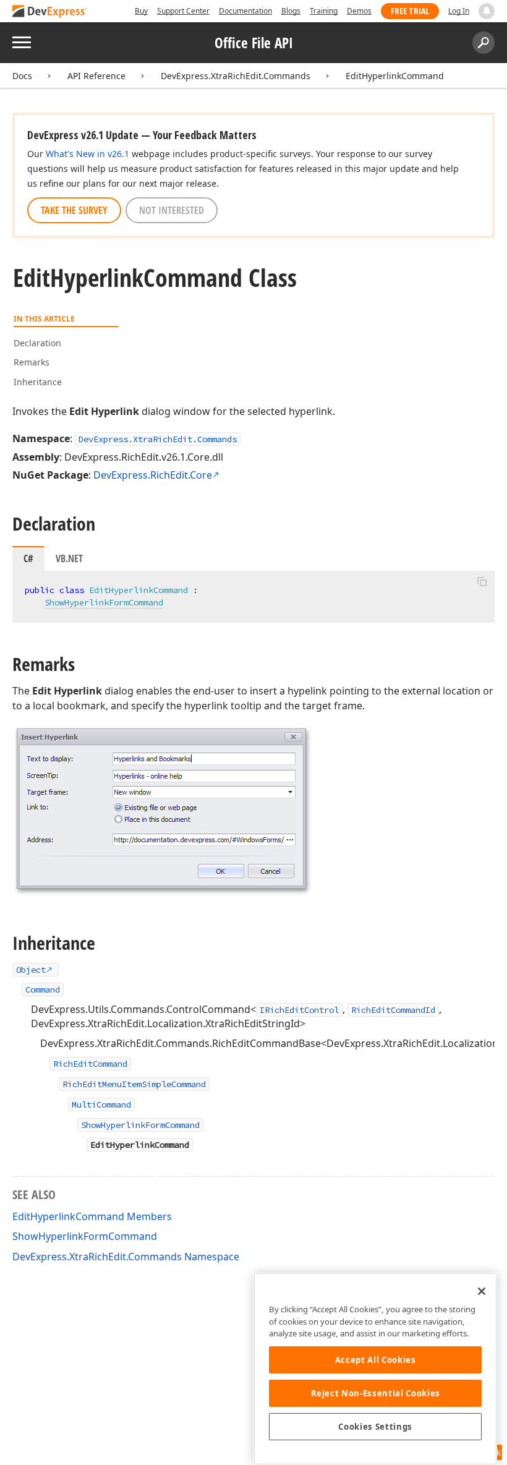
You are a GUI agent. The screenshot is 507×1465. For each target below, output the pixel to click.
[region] (375, 1369)
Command (42, 989)
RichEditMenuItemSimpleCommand (134, 1084)
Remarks (31, 362)
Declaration (37, 343)
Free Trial (410, 11)
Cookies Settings (375, 1426)
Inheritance (38, 382)
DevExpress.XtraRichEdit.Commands (235, 76)
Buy (141, 11)
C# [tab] (28, 558)
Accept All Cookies (375, 1359)
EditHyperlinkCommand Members (92, 1216)
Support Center (183, 11)
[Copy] (481, 581)
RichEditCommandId (393, 1009)
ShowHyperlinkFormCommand (104, 602)
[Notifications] (487, 11)
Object (31, 969)
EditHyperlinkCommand (395, 76)
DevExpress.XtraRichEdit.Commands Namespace (125, 1256)
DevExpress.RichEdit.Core (152, 475)
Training (324, 11)
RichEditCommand (90, 1063)
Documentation (245, 11)
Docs (22, 76)
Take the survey (74, 210)
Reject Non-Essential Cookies (375, 1393)
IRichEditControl (299, 1009)
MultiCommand (101, 1104)
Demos (359, 11)
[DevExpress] (50, 12)
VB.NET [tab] (69, 558)
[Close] (481, 1291)
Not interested (171, 210)
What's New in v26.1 (87, 154)
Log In (458, 11)
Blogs (290, 11)
